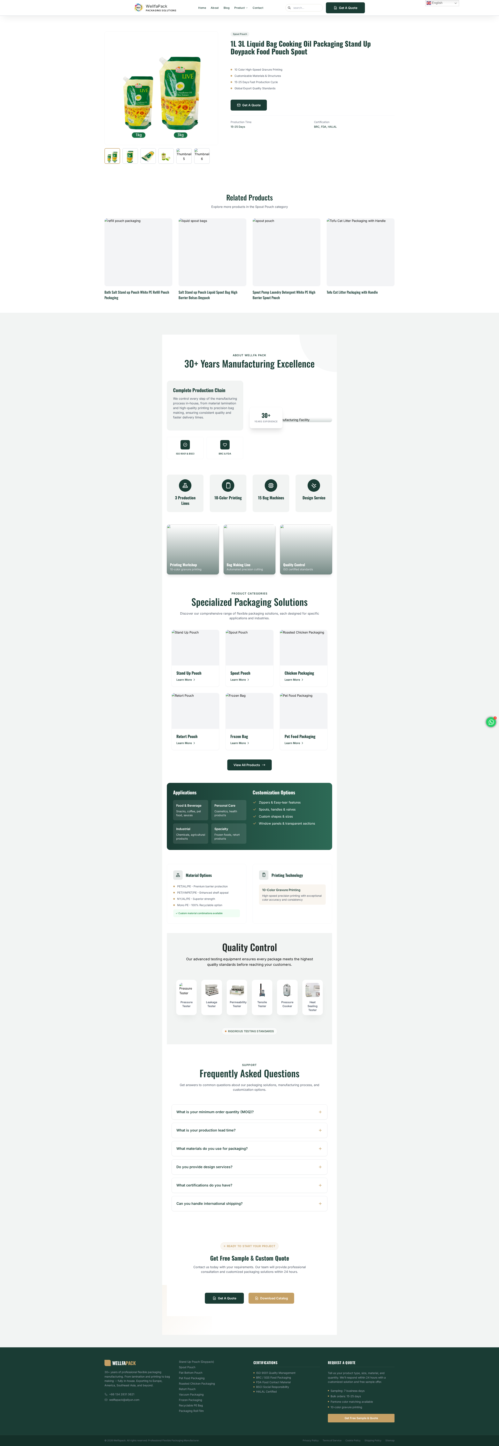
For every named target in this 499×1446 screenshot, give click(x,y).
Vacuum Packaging (191, 1394)
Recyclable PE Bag (191, 1405)
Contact (258, 7)
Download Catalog (274, 1298)
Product (239, 7)
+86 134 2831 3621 (121, 1394)
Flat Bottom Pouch (190, 1372)
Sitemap (390, 1440)
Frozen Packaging (190, 1400)
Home (202, 7)
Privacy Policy (311, 1440)
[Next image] (211, 88)
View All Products (247, 765)
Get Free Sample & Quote (361, 1418)
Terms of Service (332, 1440)
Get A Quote (348, 8)
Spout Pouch (187, 1367)
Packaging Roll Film (191, 1410)
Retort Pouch (187, 1389)
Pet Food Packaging (192, 1378)
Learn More (184, 679)
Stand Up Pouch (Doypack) (196, 1361)
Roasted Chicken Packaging (197, 1383)
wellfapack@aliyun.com (124, 1399)
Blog (227, 7)
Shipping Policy (373, 1440)
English (436, 2)
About (215, 7)
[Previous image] (112, 88)
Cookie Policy (353, 1440)
